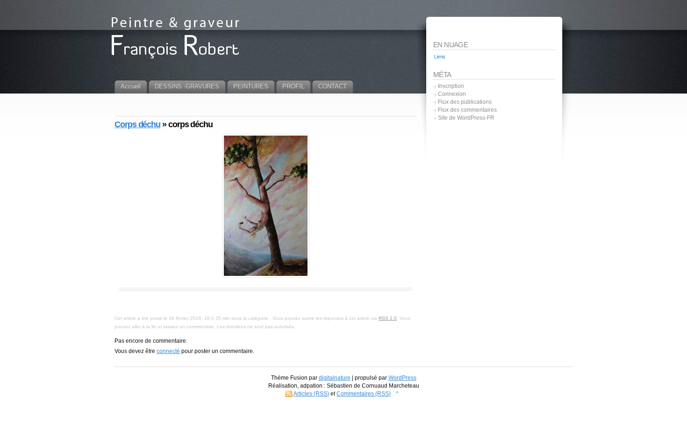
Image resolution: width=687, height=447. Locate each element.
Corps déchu (137, 124)
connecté (168, 351)
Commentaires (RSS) (363, 393)
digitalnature (335, 378)
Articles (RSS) (311, 393)
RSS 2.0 (388, 318)
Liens (439, 56)
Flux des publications (465, 102)
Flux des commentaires (467, 110)
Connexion (452, 94)
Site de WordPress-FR (466, 118)
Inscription (451, 86)
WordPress (402, 378)
